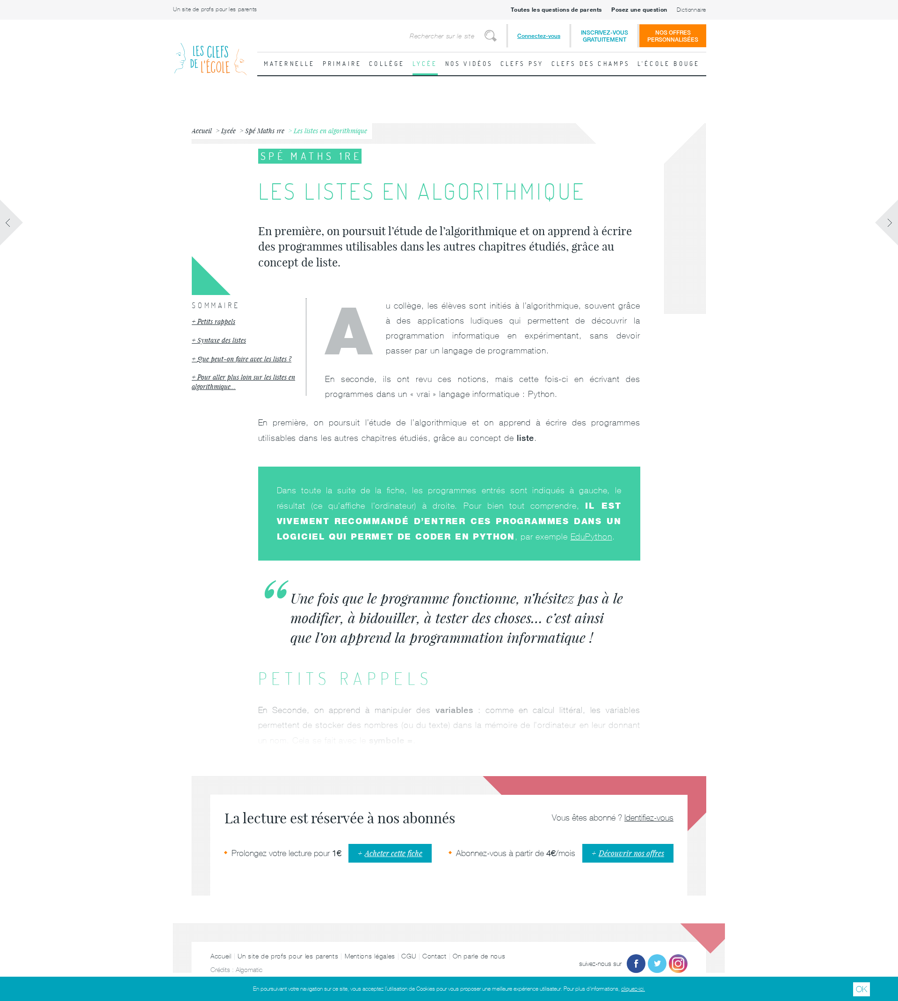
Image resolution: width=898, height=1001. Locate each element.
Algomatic (249, 969)
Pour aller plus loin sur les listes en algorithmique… (243, 382)
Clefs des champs (590, 63)
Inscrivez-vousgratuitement (604, 36)
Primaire (342, 63)
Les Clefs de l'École (210, 51)
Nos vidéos (469, 63)
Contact (434, 956)
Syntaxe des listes (221, 340)
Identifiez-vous (649, 817)
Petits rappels (216, 321)
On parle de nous (479, 956)
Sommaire (215, 305)
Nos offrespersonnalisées (672, 36)
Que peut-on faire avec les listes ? (244, 358)
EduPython (591, 536)
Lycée (425, 63)
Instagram (678, 963)
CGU (408, 956)
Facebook (636, 963)
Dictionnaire (691, 10)
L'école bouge (668, 63)
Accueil (221, 956)
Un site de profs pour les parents (215, 9)
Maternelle (289, 63)
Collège (387, 63)
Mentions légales (370, 956)
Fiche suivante (886, 222)
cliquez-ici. (633, 989)
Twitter (657, 963)
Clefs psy (522, 63)
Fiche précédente (11, 222)
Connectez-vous (538, 35)
